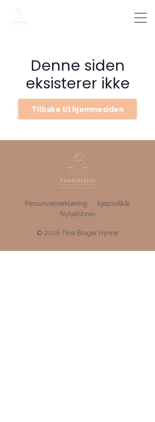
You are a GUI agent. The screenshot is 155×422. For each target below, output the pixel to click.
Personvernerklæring (56, 203)
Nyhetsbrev (77, 214)
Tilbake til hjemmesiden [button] (77, 109)
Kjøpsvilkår (113, 203)
